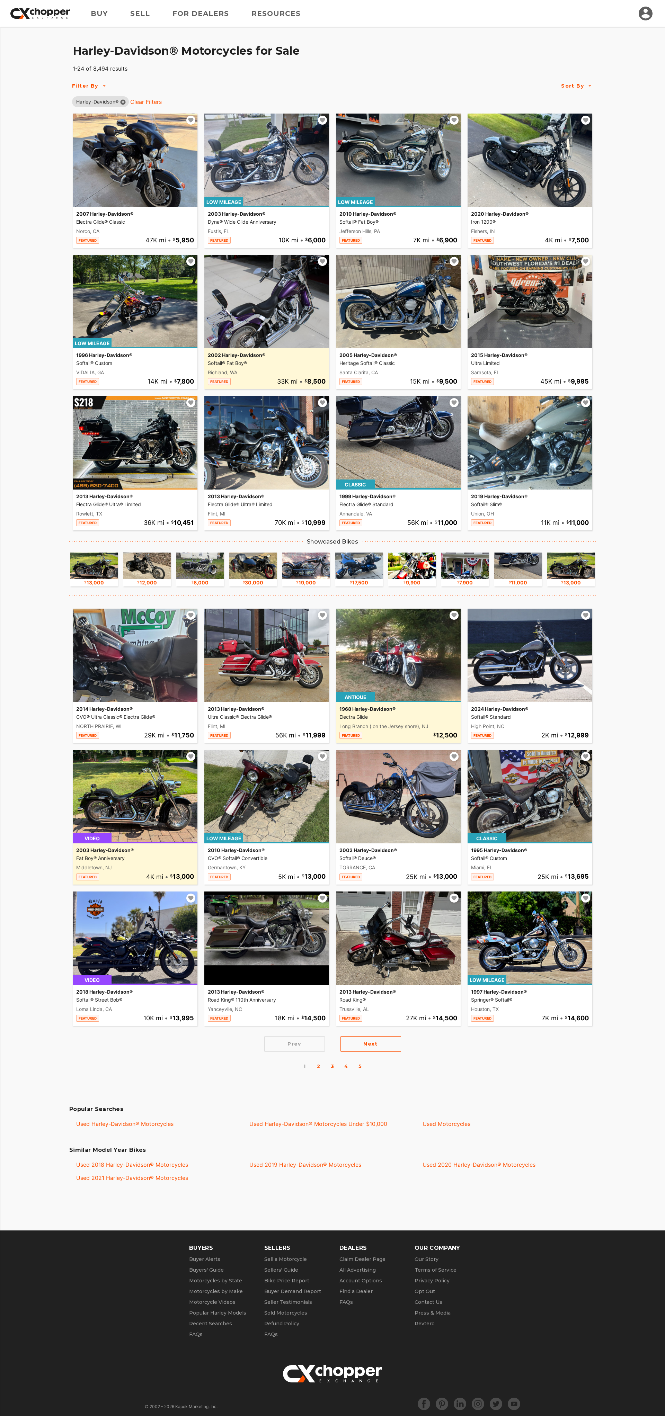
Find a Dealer (356, 1291)
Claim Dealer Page (362, 1259)
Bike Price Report (286, 1281)
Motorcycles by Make (216, 1291)
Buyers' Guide (206, 1270)
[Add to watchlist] (190, 120)
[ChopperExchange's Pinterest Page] (442, 1404)
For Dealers (200, 13)
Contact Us (428, 1302)
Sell (140, 13)
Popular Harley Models (217, 1313)
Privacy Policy (432, 1281)
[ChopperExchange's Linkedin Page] (460, 1404)
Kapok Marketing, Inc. (196, 1406)
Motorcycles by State (215, 1281)
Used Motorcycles (446, 1123)
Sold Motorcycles (285, 1313)
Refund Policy (281, 1323)
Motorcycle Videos (212, 1302)
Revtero (425, 1323)
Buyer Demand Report (292, 1291)
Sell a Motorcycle (285, 1259)
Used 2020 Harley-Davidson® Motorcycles (479, 1164)
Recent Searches (210, 1323)
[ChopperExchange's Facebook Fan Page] (424, 1404)
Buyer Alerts (204, 1259)
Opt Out (425, 1291)
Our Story (426, 1259)
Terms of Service (435, 1270)
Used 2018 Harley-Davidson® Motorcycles (132, 1164)
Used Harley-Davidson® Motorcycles (125, 1123)
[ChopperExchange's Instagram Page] (478, 1404)
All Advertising (357, 1270)
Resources (276, 13)
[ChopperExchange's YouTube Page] (514, 1404)
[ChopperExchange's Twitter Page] (496, 1404)
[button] (97, 102)
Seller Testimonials (288, 1302)
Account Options (360, 1281)
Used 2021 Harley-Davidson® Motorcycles (132, 1177)
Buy (99, 13)
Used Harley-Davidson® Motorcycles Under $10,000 (318, 1123)
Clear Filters (146, 101)
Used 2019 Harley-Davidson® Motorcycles (305, 1164)
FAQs (196, 1334)
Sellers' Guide (281, 1270)
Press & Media (433, 1313)
